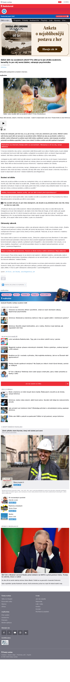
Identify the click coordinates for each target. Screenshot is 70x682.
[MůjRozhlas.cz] (3, 75)
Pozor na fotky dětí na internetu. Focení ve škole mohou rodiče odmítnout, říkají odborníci (34, 251)
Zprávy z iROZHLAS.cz (10, 526)
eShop (4, 606)
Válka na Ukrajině (7, 599)
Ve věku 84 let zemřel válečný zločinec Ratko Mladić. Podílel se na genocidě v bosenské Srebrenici (31, 580)
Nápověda (39, 601)
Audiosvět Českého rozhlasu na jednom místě (14, 303)
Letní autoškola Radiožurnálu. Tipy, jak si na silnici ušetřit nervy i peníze (34, 339)
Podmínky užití (21, 655)
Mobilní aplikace (7, 622)
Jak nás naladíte (41, 599)
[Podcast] (1, 129)
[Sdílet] (4, 129)
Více (64, 20)
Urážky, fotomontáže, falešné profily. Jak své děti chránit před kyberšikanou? (29, 192)
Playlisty (44, 20)
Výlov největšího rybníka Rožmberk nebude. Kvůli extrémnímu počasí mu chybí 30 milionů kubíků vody (32, 583)
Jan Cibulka (16, 272)
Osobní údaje (11, 655)
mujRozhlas (4, 290)
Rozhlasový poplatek (42, 611)
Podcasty (5, 620)
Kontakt (38, 609)
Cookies (3, 655)
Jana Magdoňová (26, 272)
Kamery (57, 20)
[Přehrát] (3, 123)
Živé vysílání (44, 295)
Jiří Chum (8, 272)
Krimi (15, 295)
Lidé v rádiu (39, 604)
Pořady (25, 20)
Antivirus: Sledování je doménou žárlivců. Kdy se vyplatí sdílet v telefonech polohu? (39, 318)
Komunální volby (7, 601)
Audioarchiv (34, 20)
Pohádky (24, 295)
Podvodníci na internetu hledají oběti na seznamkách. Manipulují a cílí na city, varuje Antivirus (32, 145)
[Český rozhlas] (6, 2)
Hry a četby (6, 295)
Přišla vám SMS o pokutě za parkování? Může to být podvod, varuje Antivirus (36, 416)
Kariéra (38, 606)
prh (34, 272)
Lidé (51, 20)
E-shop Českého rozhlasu (12, 427)
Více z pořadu (7, 389)
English (29, 655)
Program (17, 20)
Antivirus (3, 67)
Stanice (4, 604)
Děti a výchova (7, 20)
